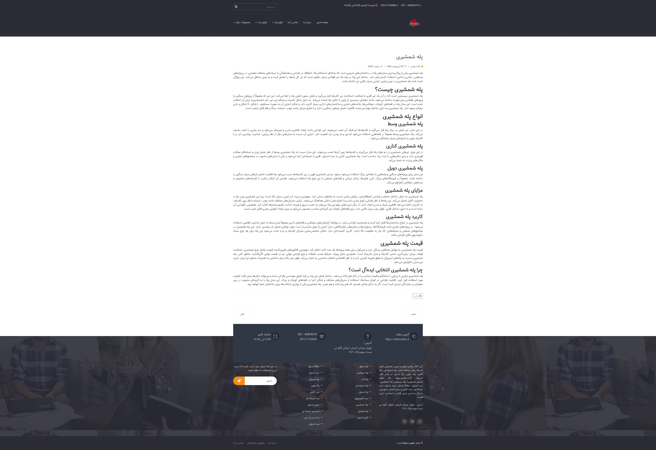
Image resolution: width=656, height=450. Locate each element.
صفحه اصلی (322, 22)
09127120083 (388, 5)
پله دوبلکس (362, 373)
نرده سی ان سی (311, 417)
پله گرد (364, 379)
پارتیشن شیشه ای (256, 443)
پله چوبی (315, 385)
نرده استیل (314, 424)
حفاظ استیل (313, 366)
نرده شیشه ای (312, 398)
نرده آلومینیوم (361, 398)
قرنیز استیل (362, 417)
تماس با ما (293, 22)
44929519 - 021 (409, 5)
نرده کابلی (314, 392)
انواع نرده (262, 22)
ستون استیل (313, 405)
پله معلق (363, 366)
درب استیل (314, 373)
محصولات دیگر (243, 22)
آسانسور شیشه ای (310, 411)
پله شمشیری (362, 405)
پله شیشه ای (362, 385)
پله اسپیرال (314, 379)
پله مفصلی (363, 411)
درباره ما (307, 22)
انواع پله (279, 22)
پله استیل (363, 392)
